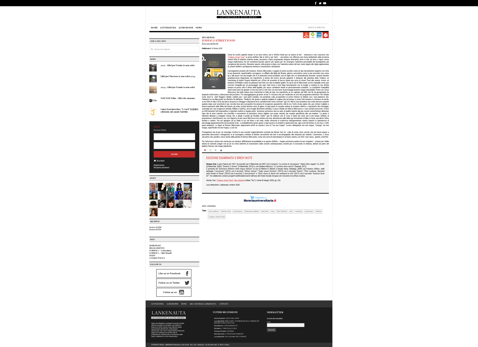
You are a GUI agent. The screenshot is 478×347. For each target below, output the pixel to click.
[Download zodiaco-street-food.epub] (313, 35)
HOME (154, 27)
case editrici (213, 211)
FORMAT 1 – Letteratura (160, 250)
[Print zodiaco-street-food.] (326, 35)
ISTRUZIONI (155, 245)
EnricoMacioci (218, 326)
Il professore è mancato (234, 334)
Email (268, 322)
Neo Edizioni (282, 211)
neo (272, 211)
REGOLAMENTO (157, 248)
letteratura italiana (252, 211)
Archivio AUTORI (155, 229)
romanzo (298, 211)
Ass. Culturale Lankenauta (203, 304)
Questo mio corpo (232, 318)
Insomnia (230, 331)
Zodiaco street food (218, 40)
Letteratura (211, 206)
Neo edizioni (239, 180)
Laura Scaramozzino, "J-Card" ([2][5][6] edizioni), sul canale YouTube (179, 110)
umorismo (309, 211)
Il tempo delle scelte (229, 328)
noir (291, 211)
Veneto (318, 211)
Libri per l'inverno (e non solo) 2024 (178, 76)
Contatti (223, 304)
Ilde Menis (217, 328)
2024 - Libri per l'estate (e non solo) (178, 87)
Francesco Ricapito (220, 331)
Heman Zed (225, 211)
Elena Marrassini (219, 334)
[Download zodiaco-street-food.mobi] (319, 35)
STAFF (152, 255)
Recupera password (161, 167)
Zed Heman (208, 37)
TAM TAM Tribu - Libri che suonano (178, 98)
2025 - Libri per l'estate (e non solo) (177, 65)
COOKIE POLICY (157, 258)
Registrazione (159, 165)
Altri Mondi (172, 304)
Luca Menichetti (210, 43)
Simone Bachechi (219, 318)
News (183, 304)
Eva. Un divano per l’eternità (235, 337)
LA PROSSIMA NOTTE (231, 326)
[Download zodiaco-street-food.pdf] (306, 35)
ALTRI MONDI (186, 27)
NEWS (199, 27)
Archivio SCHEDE (155, 227)
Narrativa (264, 211)
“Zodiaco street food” (236, 57)
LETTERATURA (168, 27)
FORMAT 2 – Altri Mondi (160, 253)
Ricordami (160, 161)
